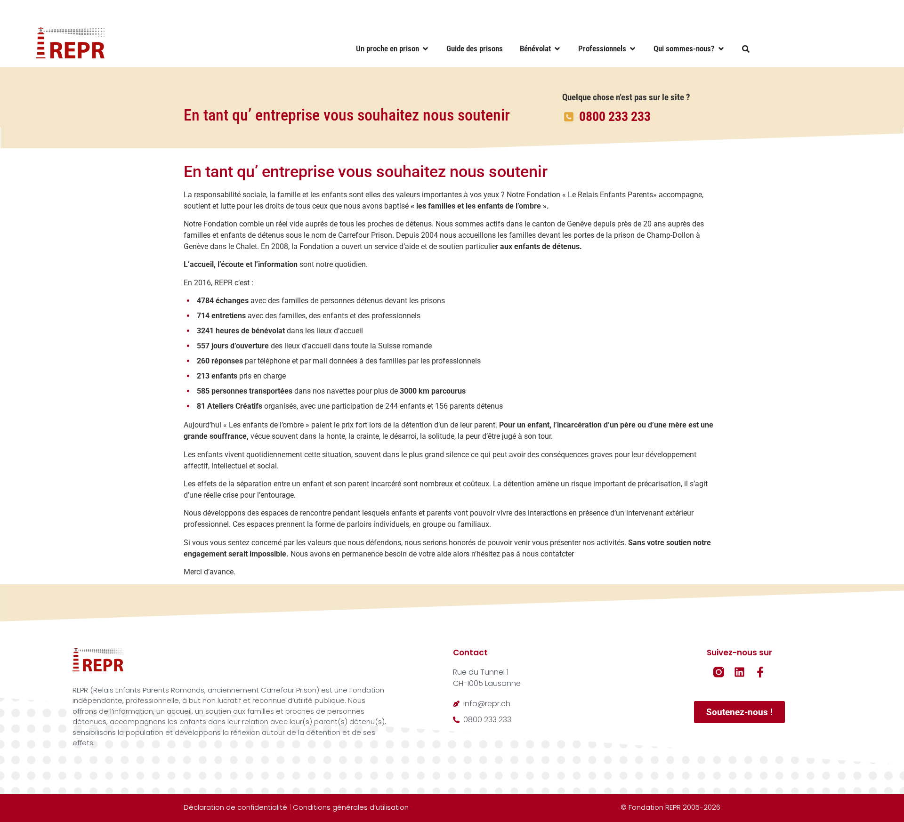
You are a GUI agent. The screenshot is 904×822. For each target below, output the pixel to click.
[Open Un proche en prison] (425, 49)
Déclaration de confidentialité (235, 807)
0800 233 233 (615, 116)
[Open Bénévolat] (557, 49)
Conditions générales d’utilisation (351, 807)
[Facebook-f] (760, 672)
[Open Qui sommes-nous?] (721, 49)
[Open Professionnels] (633, 49)
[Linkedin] (739, 672)
